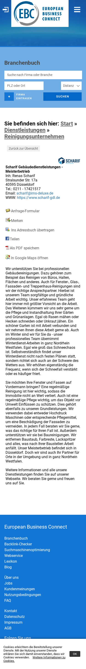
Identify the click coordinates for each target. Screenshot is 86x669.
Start (67, 123)
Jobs (8, 583)
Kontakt (10, 611)
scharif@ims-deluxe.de (35, 193)
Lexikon (10, 561)
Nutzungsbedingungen (22, 595)
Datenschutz (14, 616)
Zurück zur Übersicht (23, 148)
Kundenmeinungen (19, 589)
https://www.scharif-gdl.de (38, 197)
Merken (17, 220)
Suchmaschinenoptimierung (27, 550)
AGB (7, 628)
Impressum (13, 622)
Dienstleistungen (24, 130)
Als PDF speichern (24, 248)
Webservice (13, 555)
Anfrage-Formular (25, 211)
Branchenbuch (16, 538)
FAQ (7, 600)
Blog (8, 567)
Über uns (11, 577)
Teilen (14, 239)
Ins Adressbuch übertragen (32, 230)
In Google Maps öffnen (29, 258)
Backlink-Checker (18, 544)
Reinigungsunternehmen (34, 136)
